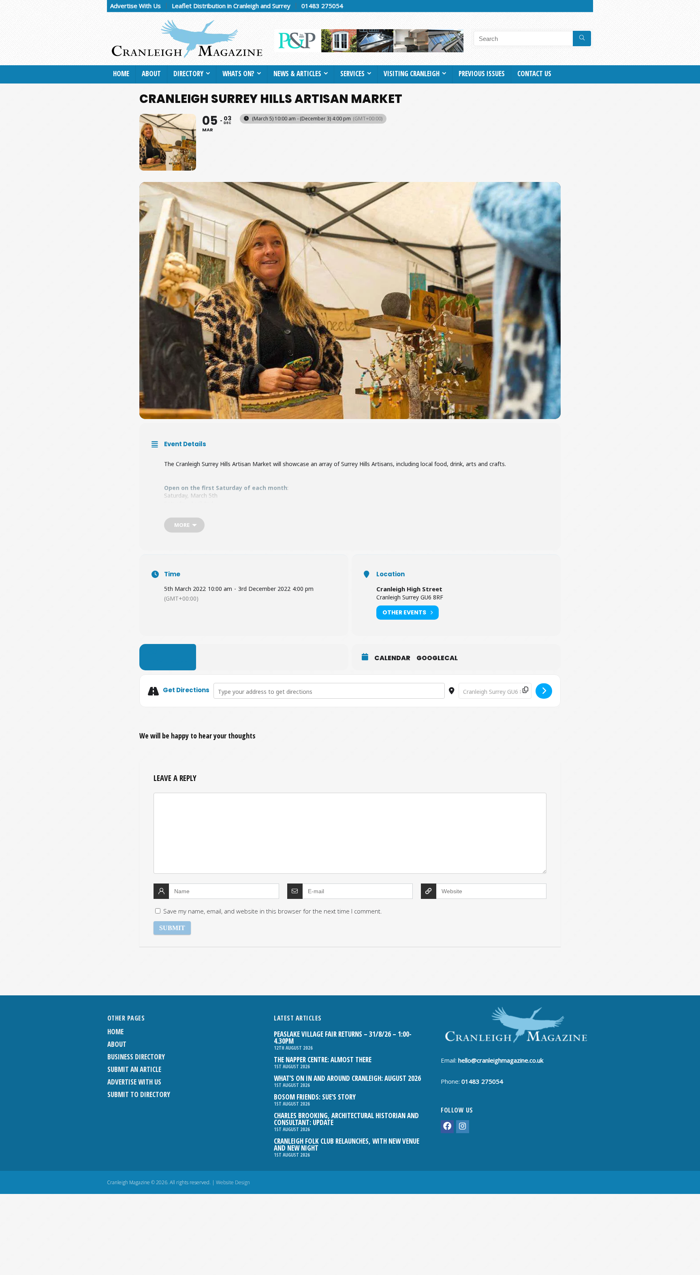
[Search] (582, 38)
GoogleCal (437, 658)
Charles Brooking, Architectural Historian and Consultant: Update (346, 1119)
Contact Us (534, 73)
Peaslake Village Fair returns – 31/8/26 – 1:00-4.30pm (343, 1037)
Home (121, 73)
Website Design (233, 1182)
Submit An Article (134, 1069)
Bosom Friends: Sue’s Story (315, 1097)
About (151, 73)
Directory (188, 73)
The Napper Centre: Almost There (322, 1059)
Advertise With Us (135, 6)
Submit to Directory (138, 1094)
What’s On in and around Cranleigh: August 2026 (347, 1078)
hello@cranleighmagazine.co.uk (500, 1060)
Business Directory (136, 1056)
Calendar (392, 658)
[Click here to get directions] (544, 691)
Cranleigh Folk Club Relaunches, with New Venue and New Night (346, 1144)
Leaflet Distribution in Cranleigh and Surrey (231, 6)
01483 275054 (322, 6)
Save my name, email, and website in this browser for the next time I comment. (272, 911)
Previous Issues (482, 73)
